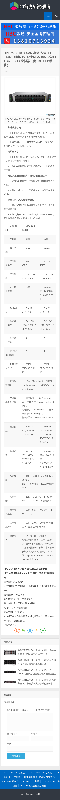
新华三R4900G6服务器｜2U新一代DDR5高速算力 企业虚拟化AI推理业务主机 (37, 674)
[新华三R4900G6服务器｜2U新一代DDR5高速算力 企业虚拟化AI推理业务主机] (10, 672)
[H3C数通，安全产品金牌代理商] (30, 36)
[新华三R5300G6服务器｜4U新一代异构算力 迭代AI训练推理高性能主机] (10, 652)
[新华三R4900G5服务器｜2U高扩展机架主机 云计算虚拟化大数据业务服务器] (10, 682)
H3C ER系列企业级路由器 (33, 785)
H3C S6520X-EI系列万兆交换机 (39, 777)
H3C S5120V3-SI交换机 (13, 772)
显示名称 (12, 733)
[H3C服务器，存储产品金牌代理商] (30, 29)
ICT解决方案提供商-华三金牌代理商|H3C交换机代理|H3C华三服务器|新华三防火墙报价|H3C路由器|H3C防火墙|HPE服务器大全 (30, 6)
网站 (9, 744)
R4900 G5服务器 (30, 781)
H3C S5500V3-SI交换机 (40, 772)
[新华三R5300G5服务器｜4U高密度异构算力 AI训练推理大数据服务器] (10, 662)
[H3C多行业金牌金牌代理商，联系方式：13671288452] (30, 43)
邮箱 (34, 733)
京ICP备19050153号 (30, 794)
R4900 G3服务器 (10, 781)
